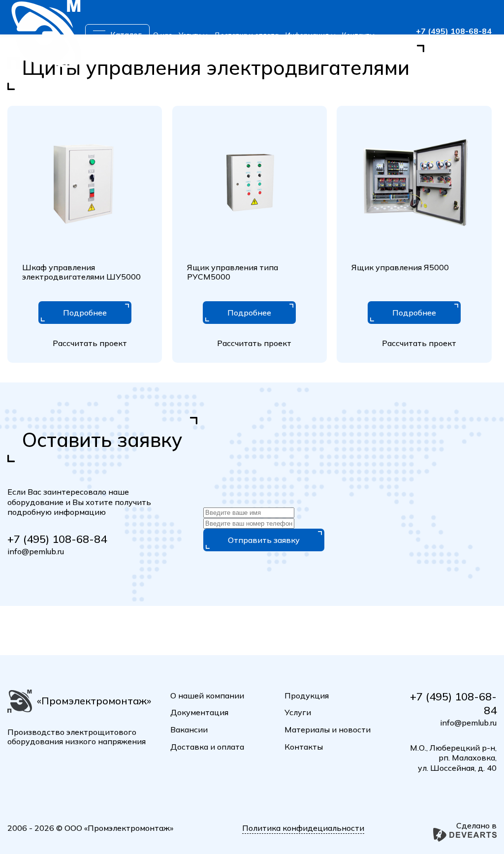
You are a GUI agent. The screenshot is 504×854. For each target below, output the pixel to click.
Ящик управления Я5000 (400, 267)
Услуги (190, 35)
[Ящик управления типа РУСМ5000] (249, 183)
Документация (199, 712)
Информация (307, 35)
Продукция (306, 695)
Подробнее (85, 312)
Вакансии (189, 729)
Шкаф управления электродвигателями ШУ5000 (81, 272)
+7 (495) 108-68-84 (454, 31)
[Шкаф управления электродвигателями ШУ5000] (85, 183)
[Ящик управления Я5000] (414, 183)
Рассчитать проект (90, 343)
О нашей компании (207, 695)
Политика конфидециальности (303, 828)
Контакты (358, 35)
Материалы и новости (327, 729)
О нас (162, 35)
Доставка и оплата (246, 35)
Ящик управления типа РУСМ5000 (232, 272)
